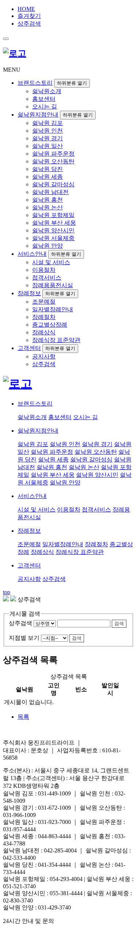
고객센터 (29, 348)
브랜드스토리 (35, 83)
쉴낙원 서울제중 (53, 238)
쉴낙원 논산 (47, 207)
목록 (23, 717)
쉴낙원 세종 (47, 177)
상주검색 (29, 23)
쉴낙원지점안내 (38, 114)
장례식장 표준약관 (56, 340)
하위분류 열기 (72, 83)
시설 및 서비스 (51, 262)
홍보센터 (44, 99)
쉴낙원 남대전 (50, 192)
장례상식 (44, 332)
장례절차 (44, 317)
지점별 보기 (24, 638)
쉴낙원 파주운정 (53, 154)
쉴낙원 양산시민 (53, 230)
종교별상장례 (49, 325)
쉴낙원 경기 (47, 138)
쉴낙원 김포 (47, 123)
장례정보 (29, 293)
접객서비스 (46, 277)
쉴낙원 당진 (47, 169)
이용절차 (44, 270)
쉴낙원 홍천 (47, 200)
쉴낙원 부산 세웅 (54, 223)
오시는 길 (44, 106)
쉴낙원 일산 (47, 146)
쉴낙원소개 (46, 91)
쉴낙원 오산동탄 (53, 161)
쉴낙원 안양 (47, 246)
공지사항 (44, 356)
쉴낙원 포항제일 (53, 215)
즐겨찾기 (29, 16)
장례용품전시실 (52, 285)
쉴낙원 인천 (47, 131)
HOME (26, 9)
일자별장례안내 (52, 309)
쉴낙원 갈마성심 (53, 184)
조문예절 (44, 302)
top (6, 592)
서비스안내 (32, 254)
